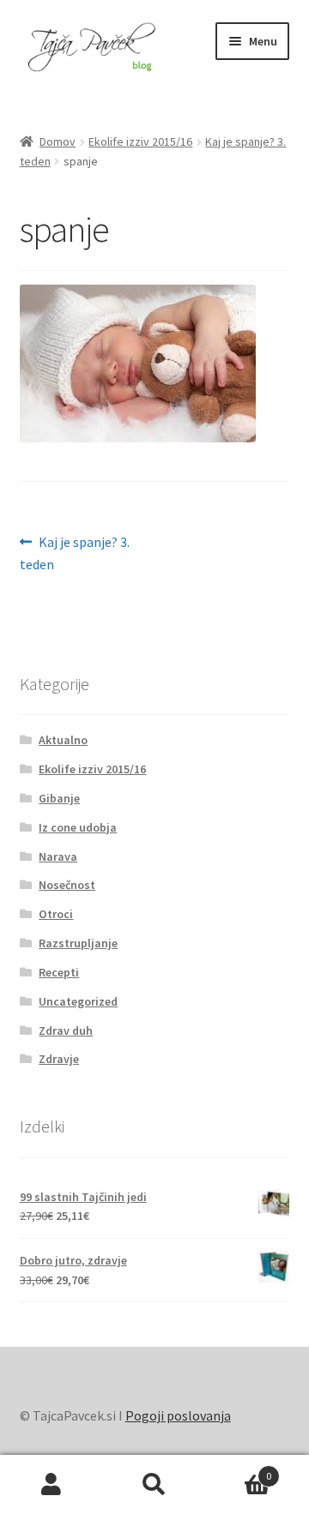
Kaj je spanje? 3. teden (75, 552)
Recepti (59, 972)
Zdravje (59, 1058)
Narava (58, 856)
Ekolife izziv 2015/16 (140, 141)
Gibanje (59, 798)
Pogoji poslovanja (178, 1415)
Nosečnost (67, 884)
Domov (57, 141)
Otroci (56, 914)
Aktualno (63, 740)
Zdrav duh (66, 1030)
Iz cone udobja (78, 827)
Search (154, 1485)
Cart (238, 1469)
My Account (51, 1485)
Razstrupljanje (78, 943)
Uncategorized (78, 1001)
